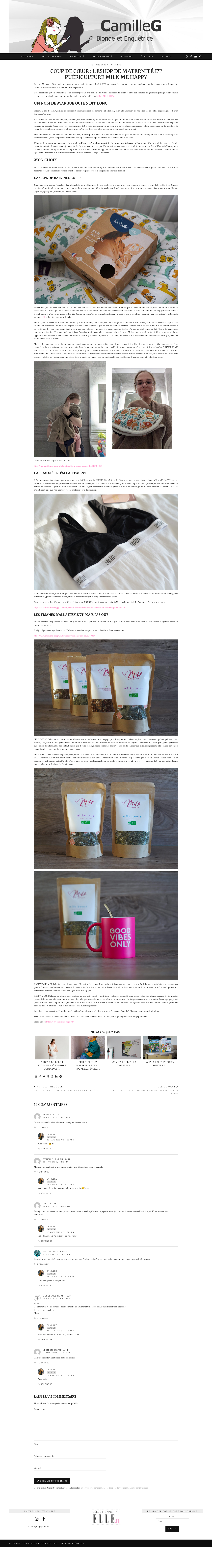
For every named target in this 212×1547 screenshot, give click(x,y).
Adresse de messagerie (44, 1456)
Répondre (43, 1127)
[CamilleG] (106, 26)
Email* (172, 1516)
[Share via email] (36, 1076)
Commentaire (40, 1409)
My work (167, 56)
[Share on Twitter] (44, 1076)
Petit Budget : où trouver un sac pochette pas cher (145, 1090)
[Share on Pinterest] (48, 1076)
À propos (147, 56)
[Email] (195, 56)
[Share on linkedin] (56, 1076)
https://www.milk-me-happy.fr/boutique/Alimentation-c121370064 (64, 636)
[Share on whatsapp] (52, 1076)
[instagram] (187, 56)
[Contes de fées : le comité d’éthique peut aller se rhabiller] (124, 1047)
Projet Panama (52, 56)
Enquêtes (27, 56)
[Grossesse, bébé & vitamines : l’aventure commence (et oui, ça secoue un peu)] (52, 1047)
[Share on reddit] (61, 1076)
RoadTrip (126, 56)
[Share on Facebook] (40, 1076)
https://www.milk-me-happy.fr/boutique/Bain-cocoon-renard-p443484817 (68, 466)
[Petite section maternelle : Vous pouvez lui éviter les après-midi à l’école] (88, 1047)
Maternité (77, 56)
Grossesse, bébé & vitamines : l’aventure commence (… (52, 1065)
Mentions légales (72, 1543)
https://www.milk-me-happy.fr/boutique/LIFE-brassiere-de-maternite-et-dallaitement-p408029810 (79, 607)
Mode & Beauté (102, 56)
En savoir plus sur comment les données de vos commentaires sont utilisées (114, 1488)
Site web (38, 1468)
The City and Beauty (55, 1251)
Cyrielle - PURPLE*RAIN (56, 1159)
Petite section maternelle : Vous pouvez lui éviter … (88, 1065)
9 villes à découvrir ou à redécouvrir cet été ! (66, 1088)
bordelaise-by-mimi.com (57, 1296)
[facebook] (191, 56)
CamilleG (52, 1134)
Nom (36, 1444)
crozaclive (49, 1203)
